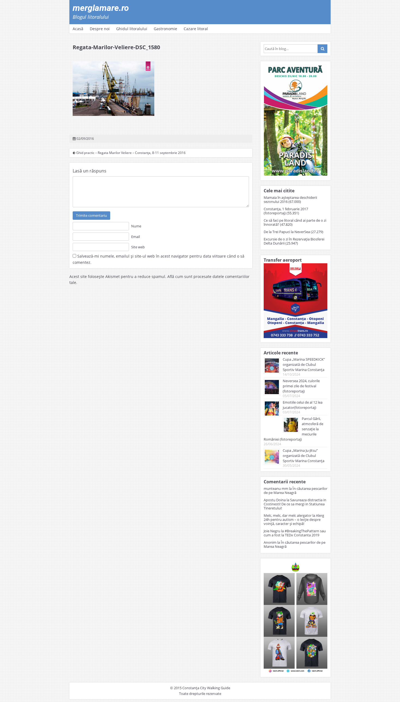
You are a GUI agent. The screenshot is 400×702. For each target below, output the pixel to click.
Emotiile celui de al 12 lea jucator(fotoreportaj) (302, 405)
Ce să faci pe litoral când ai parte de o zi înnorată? (295, 222)
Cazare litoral (196, 28)
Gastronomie (165, 28)
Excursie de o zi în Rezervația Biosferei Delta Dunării (294, 241)
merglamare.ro (101, 8)
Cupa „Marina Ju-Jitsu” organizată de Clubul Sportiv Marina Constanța (303, 455)
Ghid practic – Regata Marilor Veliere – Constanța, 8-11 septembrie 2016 (130, 152)
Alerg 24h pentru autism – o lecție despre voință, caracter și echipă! (294, 519)
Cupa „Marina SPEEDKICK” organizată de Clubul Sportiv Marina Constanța (304, 364)
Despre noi (100, 28)
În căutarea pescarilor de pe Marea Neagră (295, 490)
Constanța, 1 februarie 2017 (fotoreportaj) (286, 210)
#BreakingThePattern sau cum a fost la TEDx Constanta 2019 (295, 532)
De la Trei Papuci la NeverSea (287, 231)
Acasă (78, 28)
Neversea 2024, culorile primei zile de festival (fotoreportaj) (301, 386)
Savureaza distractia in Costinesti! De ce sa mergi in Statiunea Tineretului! (295, 504)
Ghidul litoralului (131, 28)
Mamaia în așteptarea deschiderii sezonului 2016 (290, 199)
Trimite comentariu (91, 215)
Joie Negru (272, 530)
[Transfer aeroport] (295, 336)
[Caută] (322, 48)
